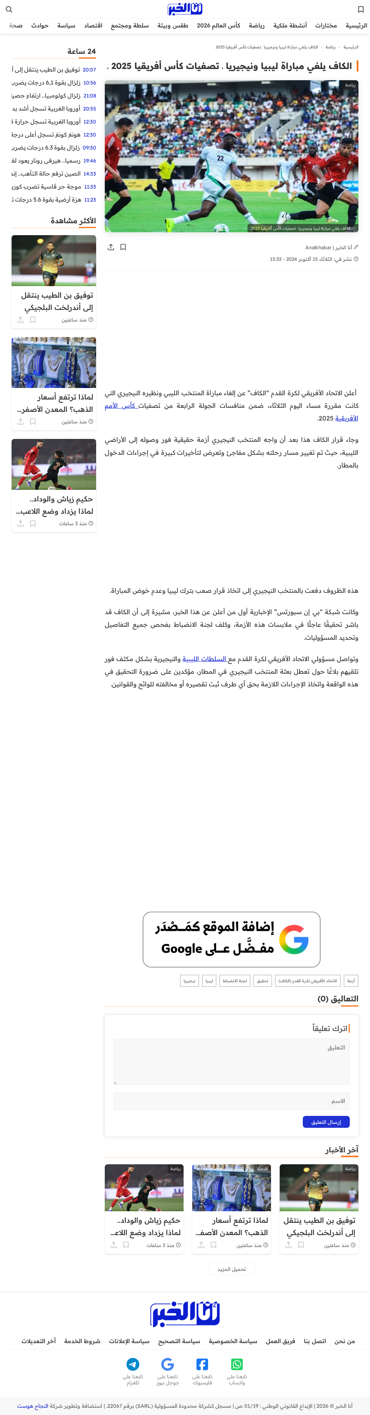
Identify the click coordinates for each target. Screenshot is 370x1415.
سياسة (66, 25)
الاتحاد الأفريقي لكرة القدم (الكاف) (308, 980)
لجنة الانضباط (235, 980)
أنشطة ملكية (290, 25)
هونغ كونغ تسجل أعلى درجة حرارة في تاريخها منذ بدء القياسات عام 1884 (46, 134)
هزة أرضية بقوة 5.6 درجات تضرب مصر (46, 199)
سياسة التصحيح (179, 1341)
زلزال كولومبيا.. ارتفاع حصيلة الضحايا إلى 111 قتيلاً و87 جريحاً (46, 95)
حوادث (40, 25)
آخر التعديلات (39, 1341)
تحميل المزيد (232, 1269)
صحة (16, 25)
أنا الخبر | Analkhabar (329, 247)
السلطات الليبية (205, 659)
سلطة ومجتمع (130, 25)
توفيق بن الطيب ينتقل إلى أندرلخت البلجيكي (46, 69)
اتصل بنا (315, 1341)
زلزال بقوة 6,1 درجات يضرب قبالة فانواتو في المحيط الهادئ (46, 82)
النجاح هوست (32, 1406)
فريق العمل (280, 1341)
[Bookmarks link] (361, 9)
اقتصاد (93, 25)
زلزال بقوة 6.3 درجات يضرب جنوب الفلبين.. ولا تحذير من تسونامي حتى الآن (46, 147)
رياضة (257, 25)
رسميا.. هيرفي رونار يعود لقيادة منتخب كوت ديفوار (46, 160)
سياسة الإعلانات (129, 1341)
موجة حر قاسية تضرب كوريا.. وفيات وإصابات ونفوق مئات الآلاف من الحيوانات (46, 186)
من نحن (345, 1341)
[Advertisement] (231, 333)
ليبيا (209, 980)
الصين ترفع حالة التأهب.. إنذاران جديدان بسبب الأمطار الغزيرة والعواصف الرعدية (46, 173)
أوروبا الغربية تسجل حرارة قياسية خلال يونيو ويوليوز (46, 121)
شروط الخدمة (82, 1341)
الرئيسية (356, 25)
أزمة (351, 980)
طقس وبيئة (173, 25)
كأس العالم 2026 (218, 25)
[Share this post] (111, 247)
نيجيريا (189, 980)
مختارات (326, 25)
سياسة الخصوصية (233, 1341)
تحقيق (262, 980)
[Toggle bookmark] (123, 247)
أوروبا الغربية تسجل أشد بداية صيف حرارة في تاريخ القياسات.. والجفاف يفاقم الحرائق (46, 108)
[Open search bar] (9, 9)
